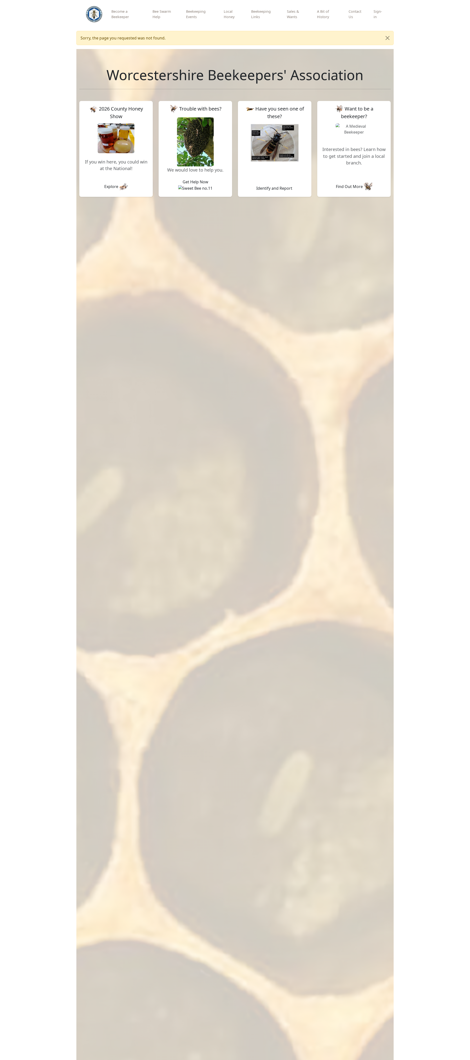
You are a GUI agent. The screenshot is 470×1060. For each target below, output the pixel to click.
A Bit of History (323, 14)
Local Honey (229, 14)
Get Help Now (195, 182)
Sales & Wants (293, 14)
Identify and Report (274, 188)
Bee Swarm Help (162, 14)
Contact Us (355, 14)
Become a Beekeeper (120, 14)
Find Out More (350, 186)
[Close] (387, 38)
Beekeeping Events (196, 14)
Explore (111, 186)
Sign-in (378, 14)
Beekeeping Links (261, 14)
